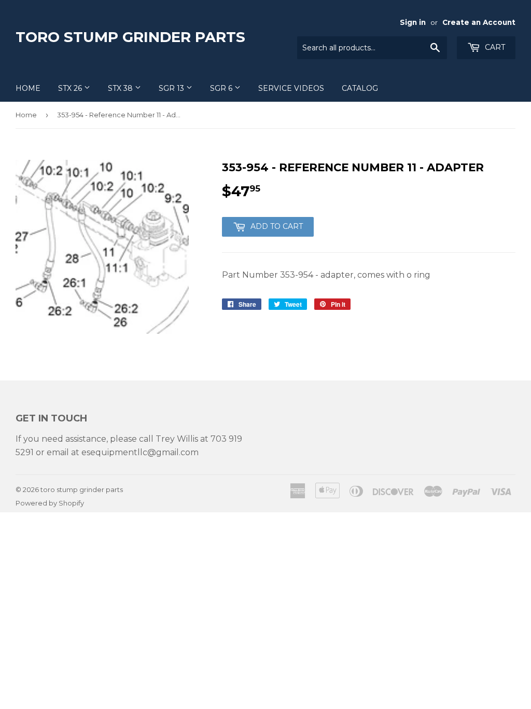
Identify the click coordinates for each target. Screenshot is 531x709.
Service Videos (291, 88)
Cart (494, 47)
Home (28, 88)
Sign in (413, 22)
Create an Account (478, 22)
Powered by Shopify (50, 503)
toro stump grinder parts (130, 37)
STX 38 (121, 88)
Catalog (360, 88)
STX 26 (71, 88)
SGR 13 (172, 88)
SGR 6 (222, 88)
